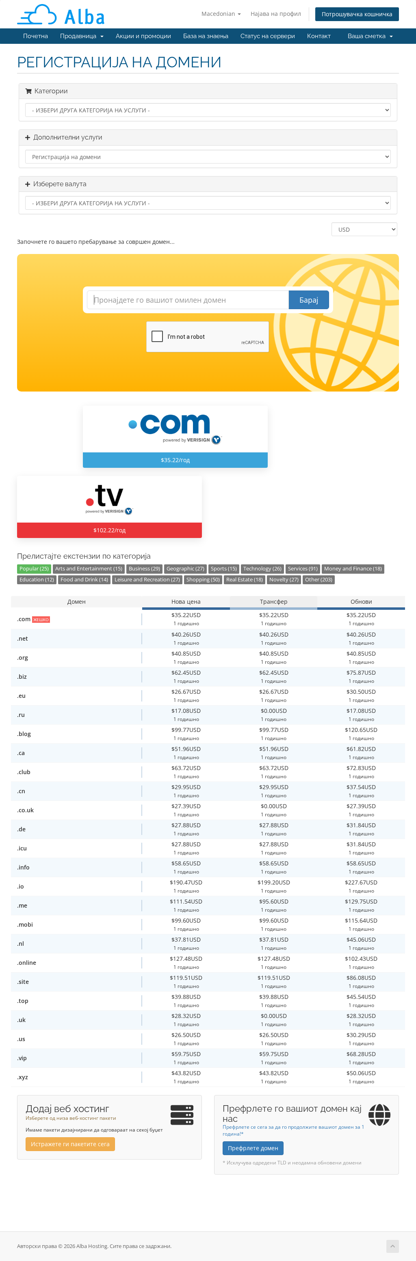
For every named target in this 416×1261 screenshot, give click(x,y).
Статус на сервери (267, 36)
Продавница (80, 36)
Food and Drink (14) (84, 579)
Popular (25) (34, 568)
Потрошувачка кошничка (357, 14)
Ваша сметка (368, 36)
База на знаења (205, 36)
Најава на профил (276, 13)
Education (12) (37, 579)
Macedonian (219, 13)
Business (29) (144, 568)
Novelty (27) (284, 579)
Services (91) (303, 568)
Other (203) (318, 579)
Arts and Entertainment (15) (88, 568)
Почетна (35, 36)
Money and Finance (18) (353, 568)
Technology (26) (262, 568)
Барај (308, 300)
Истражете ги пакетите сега (70, 1144)
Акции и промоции (143, 36)
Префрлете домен (253, 1148)
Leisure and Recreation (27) (147, 579)
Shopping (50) (203, 579)
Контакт (319, 36)
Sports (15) (224, 568)
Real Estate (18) (244, 579)
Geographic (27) (185, 568)
